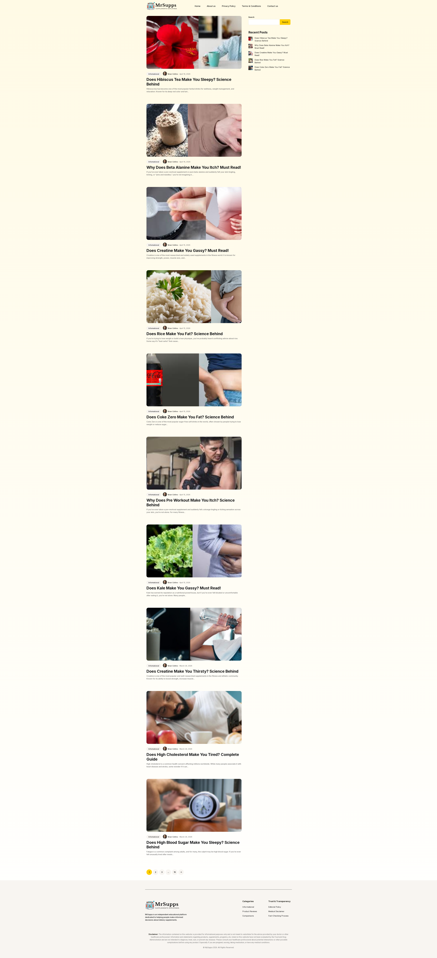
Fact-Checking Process (278, 916)
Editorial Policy (274, 907)
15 (175, 872)
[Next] (181, 872)
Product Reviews (249, 911)
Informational (153, 74)
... (168, 872)
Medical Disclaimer (276, 911)
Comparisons (248, 916)
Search (251, 17)
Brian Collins (173, 74)
